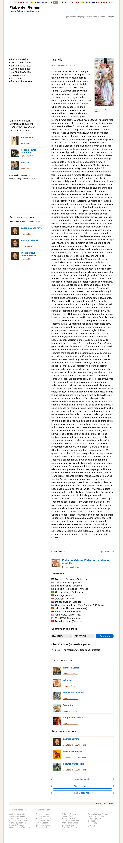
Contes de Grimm (42, 825)
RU (95, 2)
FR (46, 2)
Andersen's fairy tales (18, 818)
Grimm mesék (41, 827)
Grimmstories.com (20, 120)
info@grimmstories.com (26, 179)
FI (40, 2)
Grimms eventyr (42, 814)
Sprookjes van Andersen (19, 827)
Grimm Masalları (68, 818)
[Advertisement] (61, 36)
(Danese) (68, 621)
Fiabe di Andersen (21, 81)
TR (101, 2)
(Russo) (68, 611)
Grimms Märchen (42, 816)
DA (18, 2)
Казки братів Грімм (96, 816)
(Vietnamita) (71, 608)
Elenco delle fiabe (21, 65)
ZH (112, 2)
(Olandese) (69, 602)
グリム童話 (92, 823)
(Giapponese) (68, 618)
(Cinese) (64, 598)
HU (51, 2)
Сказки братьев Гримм (98, 814)
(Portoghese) (69, 592)
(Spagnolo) (69, 585)
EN (29, 2)
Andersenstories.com (21, 217)
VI (106, 2)
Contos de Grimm (69, 825)
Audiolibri (16, 78)
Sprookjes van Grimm (71, 821)
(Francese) (72, 589)
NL (73, 2)
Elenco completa (20, 68)
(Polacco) (79, 605)
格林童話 (91, 821)
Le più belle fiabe (21, 62)
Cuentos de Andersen (18, 821)
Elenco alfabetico (21, 71)
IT (57, 2)
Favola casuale (19, 75)
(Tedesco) (71, 579)
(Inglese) (67, 582)
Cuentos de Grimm (43, 821)
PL (79, 2)
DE (23, 2)
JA (62, 2)
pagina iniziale (86, 17)
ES (35, 2)
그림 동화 (92, 826)
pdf (102, 551)
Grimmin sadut (41, 823)
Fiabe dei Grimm (24, 7)
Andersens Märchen (18, 816)
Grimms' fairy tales (43, 818)
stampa (110, 551)
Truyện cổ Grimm (69, 816)
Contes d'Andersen (17, 823)
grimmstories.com (73, 17)
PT (84, 2)
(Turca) (63, 595)
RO (90, 2)
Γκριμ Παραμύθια (95, 818)
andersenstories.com (18, 810)
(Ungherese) (68, 614)
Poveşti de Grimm (69, 827)
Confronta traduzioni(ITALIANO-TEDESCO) (22, 125)
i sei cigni (110, 17)
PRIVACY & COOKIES (104, 804)
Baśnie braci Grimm (70, 823)
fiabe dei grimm (99, 17)
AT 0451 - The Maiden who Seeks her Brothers (76, 650)
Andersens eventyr (17, 814)
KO (68, 2)
